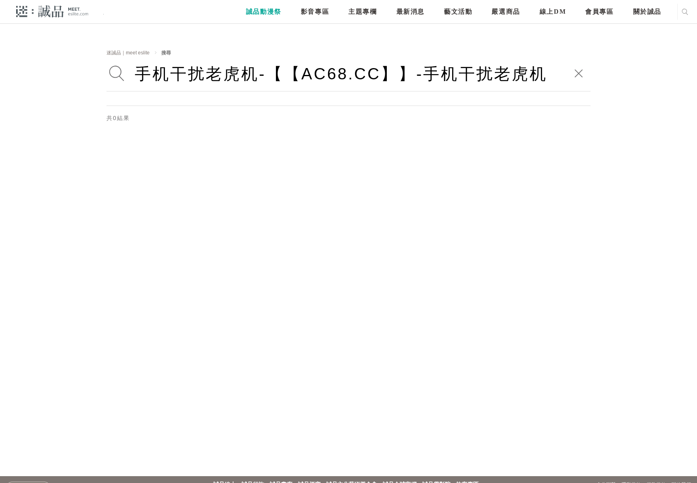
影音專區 (315, 11)
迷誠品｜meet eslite (128, 53)
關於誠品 (647, 11)
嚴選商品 (506, 11)
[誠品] (52, 11)
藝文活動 (458, 11)
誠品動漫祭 (264, 11)
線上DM (553, 11)
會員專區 (599, 11)
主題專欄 (362, 11)
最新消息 (410, 11)
